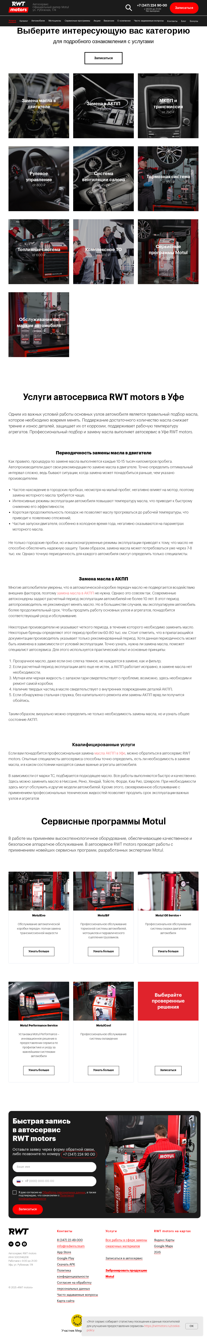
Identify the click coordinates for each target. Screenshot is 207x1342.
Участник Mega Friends (77, 1330)
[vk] (11, 1244)
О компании (124, 21)
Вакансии (109, 21)
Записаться (28, 1209)
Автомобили (38, 21)
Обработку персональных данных (63, 1192)
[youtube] (17, 1244)
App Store (64, 1252)
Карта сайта (65, 1300)
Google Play (65, 1258)
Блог (183, 21)
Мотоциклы (55, 21)
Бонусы (194, 21)
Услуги (12, 21)
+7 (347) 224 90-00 (152, 5)
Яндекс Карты (164, 1240)
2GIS (157, 1252)
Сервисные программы (77, 21)
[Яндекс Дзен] (24, 1244)
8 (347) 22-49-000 (70, 1240)
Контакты (172, 21)
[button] (184, 8)
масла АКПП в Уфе (109, 753)
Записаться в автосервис (124, 1258)
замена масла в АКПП (76, 593)
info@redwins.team (71, 1246)
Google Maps (163, 1246)
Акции (97, 21)
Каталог (24, 21)
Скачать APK (66, 1264)
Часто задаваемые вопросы (149, 21)
